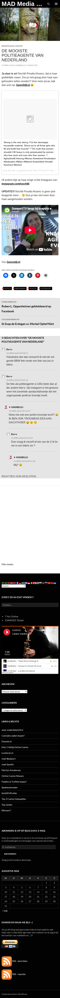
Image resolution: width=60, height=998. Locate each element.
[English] (14, 582)
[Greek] (23, 582)
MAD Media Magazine (23, 3)
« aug (4, 910)
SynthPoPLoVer (9, 793)
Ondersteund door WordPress (14, 994)
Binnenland (8, 46)
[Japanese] (34, 582)
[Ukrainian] (54, 582)
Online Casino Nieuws (13, 776)
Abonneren (10, 854)
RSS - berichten (19, 961)
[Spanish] (49, 582)
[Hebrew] (26, 582)
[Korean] (37, 582)
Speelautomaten (10, 787)
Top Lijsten (7, 804)
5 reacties (32, 65)
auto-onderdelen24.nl (12, 730)
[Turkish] (52, 582)
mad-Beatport (9, 758)
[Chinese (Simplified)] (8, 582)
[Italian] (31, 582)
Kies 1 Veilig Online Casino (15, 747)
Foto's (7, 288)
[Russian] (46, 582)
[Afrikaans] (3, 582)
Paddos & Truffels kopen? (14, 781)
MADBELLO (21, 65)
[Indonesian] (29, 582)
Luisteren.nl (7, 753)
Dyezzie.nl (7, 741)
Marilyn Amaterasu (11, 770)
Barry (9, 349)
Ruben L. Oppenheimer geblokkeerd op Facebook (26, 307)
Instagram (20, 288)
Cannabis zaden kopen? (13, 735)
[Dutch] (11, 582)
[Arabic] (5, 582)
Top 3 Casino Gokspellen (14, 799)
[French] (17, 582)
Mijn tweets (7, 564)
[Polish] (40, 582)
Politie (33, 288)
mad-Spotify (8, 764)
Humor (19, 46)
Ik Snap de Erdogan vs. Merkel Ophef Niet (28, 322)
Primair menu (56, 4)
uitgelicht (46, 288)
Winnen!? (6, 810)
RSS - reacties (19, 974)
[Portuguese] (43, 582)
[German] (20, 582)
